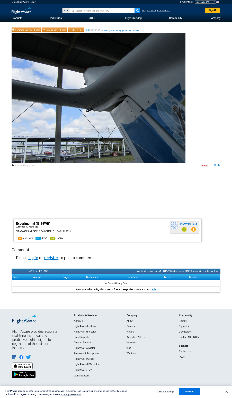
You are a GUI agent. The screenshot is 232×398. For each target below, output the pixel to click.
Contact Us (185, 351)
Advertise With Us (136, 337)
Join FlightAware (20, 2)
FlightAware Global (84, 358)
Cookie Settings (165, 391)
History (130, 331)
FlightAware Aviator (84, 348)
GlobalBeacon (81, 375)
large (26, 166)
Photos (183, 320)
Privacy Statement (71, 394)
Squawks (184, 326)
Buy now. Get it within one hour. (205, 271)
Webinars (132, 353)
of (42, 238)
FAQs (182, 356)
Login (33, 2)
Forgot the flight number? (156, 11)
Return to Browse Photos (27, 30)
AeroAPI (78, 320)
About (130, 320)
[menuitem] (17, 18)
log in (33, 257)
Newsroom (132, 342)
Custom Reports (82, 342)
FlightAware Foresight (85, 331)
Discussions (185, 331)
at (57, 238)
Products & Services (85, 315)
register (51, 257)
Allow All (189, 391)
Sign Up (213, 10)
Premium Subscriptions (86, 353)
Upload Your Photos (56, 30)
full (32, 166)
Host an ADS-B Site (189, 337)
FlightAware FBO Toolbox (87, 364)
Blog (129, 348)
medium (18, 166)
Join (153, 289)
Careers (131, 326)
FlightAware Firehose (85, 326)
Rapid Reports (81, 337)
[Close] (226, 391)
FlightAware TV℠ (83, 370)
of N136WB (26, 238)
